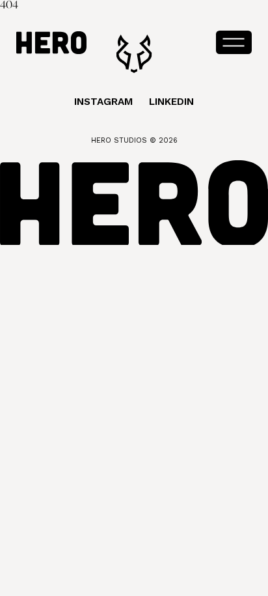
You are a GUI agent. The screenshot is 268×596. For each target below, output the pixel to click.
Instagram (103, 101)
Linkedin (171, 101)
